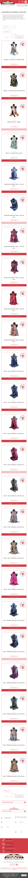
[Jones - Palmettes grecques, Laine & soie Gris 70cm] (14, 703)
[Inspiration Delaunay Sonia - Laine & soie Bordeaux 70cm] (14, 266)
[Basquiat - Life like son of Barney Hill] (14, 48)
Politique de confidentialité (18, 868)
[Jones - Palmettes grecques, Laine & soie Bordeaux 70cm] (14, 671)
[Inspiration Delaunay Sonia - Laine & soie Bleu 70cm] (14, 204)
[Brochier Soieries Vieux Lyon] (8, 3)
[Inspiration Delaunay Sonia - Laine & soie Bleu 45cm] (14, 173)
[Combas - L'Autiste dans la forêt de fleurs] (14, 79)
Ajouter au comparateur (14, 100)
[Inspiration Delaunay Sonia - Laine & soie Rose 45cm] (14, 298)
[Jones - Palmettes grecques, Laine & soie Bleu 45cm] (14, 609)
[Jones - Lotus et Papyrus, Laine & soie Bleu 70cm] (14, 391)
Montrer (4, 27)
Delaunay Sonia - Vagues (14, 122)
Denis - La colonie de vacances (14, 153)
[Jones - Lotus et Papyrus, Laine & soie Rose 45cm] (14, 578)
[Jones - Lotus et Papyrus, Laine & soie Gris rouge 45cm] (14, 516)
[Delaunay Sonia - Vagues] (14, 111)
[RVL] (21, 832)
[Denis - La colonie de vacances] (14, 142)
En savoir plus (12, 876)
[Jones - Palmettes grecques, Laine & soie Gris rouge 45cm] (14, 734)
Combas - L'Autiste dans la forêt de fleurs (14, 90)
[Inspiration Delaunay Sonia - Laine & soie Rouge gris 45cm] (14, 329)
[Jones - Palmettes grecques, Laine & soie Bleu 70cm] (14, 640)
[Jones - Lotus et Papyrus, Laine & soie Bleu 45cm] (14, 360)
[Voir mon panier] (22, 1)
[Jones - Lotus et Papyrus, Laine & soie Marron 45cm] (14, 547)
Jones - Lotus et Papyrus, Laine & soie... (14, 371)
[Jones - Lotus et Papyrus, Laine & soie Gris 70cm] (14, 484)
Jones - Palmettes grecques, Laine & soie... (14, 620)
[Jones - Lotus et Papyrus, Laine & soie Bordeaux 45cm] (14, 422)
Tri (3, 25)
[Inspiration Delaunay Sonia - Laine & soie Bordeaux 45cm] (14, 235)
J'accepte (24, 875)
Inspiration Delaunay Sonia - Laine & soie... (14, 185)
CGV (11, 868)
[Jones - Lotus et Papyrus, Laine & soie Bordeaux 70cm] (14, 453)
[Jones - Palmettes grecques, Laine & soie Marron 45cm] (14, 765)
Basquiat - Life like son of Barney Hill (14, 59)
